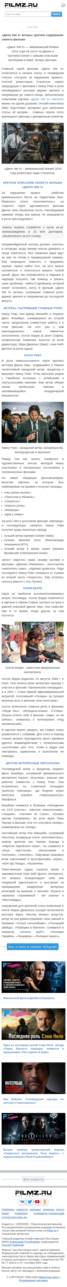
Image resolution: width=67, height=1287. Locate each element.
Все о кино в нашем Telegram (32, 946)
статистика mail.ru (14, 1217)
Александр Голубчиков (25, 1241)
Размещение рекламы (33, 1280)
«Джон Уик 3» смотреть (47, 99)
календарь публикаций (49, 1213)
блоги (60, 1209)
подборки (21, 1213)
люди (5, 1213)
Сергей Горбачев (13, 1245)
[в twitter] (30, 1202)
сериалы (48, 1209)
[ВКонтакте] (22, 1202)
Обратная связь (49, 1277)
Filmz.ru (51, 1230)
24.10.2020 (32, 27)
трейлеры (8, 1209)
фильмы (35, 1209)
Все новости (33, 1179)
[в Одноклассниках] (45, 1202)
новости (22, 1209)
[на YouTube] (37, 1202)
